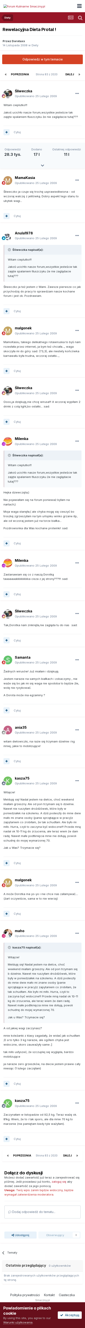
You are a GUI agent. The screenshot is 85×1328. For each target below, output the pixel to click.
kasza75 (22, 778)
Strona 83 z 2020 (47, 74)
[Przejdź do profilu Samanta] (7, 660)
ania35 (21, 727)
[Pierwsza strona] (6, 74)
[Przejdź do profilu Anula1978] (7, 235)
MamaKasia (25, 177)
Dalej (69, 74)
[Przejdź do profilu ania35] (7, 730)
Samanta (23, 657)
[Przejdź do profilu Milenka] (7, 441)
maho (19, 931)
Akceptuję (71, 1315)
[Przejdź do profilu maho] (7, 933)
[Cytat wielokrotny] (6, 132)
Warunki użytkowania (17, 1322)
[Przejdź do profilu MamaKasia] (7, 180)
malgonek (23, 328)
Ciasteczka (67, 1295)
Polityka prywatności (25, 1295)
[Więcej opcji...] (77, 93)
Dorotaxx (18, 41)
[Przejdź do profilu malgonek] (7, 330)
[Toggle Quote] (10, 249)
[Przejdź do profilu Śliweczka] (7, 93)
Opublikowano (36, 96)
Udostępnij (21, 1235)
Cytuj (17, 132)
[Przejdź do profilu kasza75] (7, 781)
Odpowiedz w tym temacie (42, 59)
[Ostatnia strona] (79, 74)
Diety (35, 45)
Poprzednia (20, 74)
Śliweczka (23, 91)
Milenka (21, 438)
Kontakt (49, 1295)
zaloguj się (59, 1181)
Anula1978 (24, 233)
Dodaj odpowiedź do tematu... (33, 1212)
